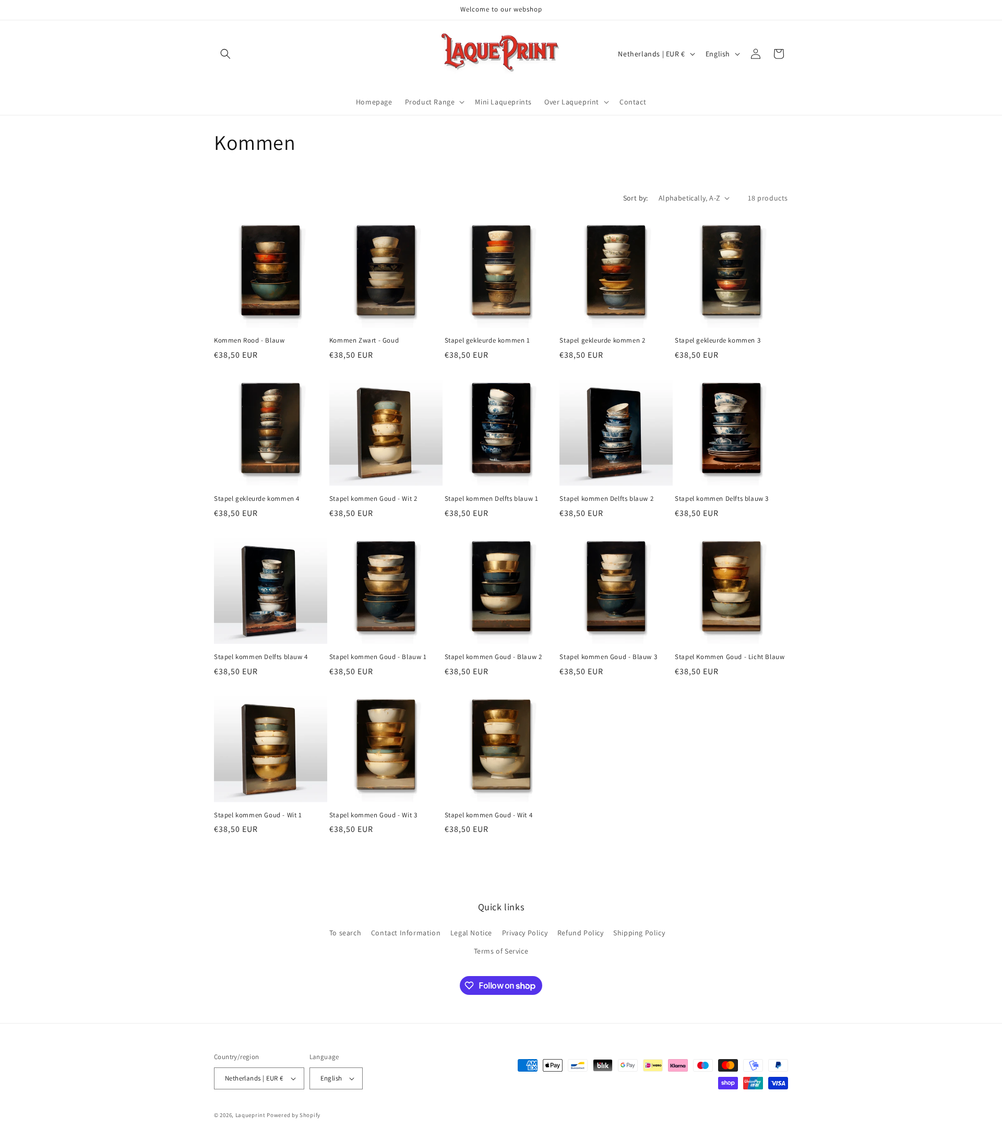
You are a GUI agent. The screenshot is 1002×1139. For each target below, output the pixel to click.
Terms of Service (501, 951)
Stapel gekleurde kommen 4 (257, 499)
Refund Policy (580, 932)
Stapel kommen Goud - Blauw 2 (493, 657)
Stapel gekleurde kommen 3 (717, 340)
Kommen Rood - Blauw (249, 340)
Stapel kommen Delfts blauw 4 (261, 657)
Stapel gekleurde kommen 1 (487, 340)
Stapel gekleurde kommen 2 (602, 340)
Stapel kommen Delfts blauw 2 (606, 499)
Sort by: (635, 198)
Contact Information (405, 932)
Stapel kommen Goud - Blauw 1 (378, 657)
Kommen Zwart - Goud (364, 340)
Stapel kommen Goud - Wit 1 (258, 815)
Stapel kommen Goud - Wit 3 (373, 815)
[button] (225, 53)
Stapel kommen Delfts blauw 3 (722, 499)
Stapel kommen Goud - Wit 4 (489, 815)
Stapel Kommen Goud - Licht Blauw (729, 657)
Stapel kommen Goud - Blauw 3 (608, 657)
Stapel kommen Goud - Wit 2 (373, 499)
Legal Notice (471, 932)
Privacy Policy (524, 932)
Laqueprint (250, 1115)
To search (345, 932)
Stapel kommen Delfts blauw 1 (492, 499)
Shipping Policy (639, 932)
